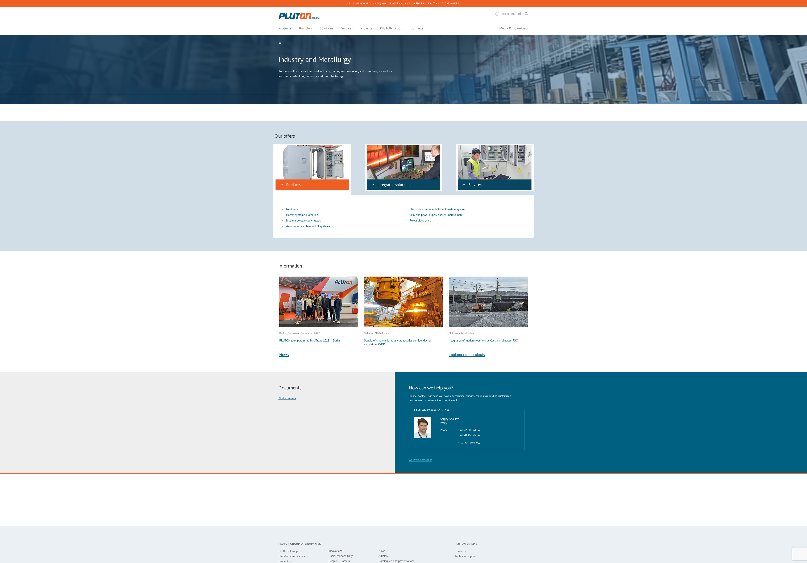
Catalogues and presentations (396, 561)
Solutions (326, 28)
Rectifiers (292, 209)
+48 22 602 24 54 (469, 430)
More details (454, 3)
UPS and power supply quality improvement (436, 214)
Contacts (416, 28)
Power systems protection (302, 214)
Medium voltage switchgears (303, 220)
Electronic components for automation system (437, 209)
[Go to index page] (299, 16)
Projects (366, 28)
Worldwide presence (420, 460)
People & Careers (339, 561)
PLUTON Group (391, 28)
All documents (287, 398)
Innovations (335, 550)
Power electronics (420, 220)
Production (284, 561)
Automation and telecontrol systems (308, 226)
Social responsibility (340, 556)
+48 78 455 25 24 (469, 435)
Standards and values (291, 556)
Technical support (465, 556)
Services (347, 28)
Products (284, 28)
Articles (383, 556)
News (284, 355)
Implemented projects (467, 355)
